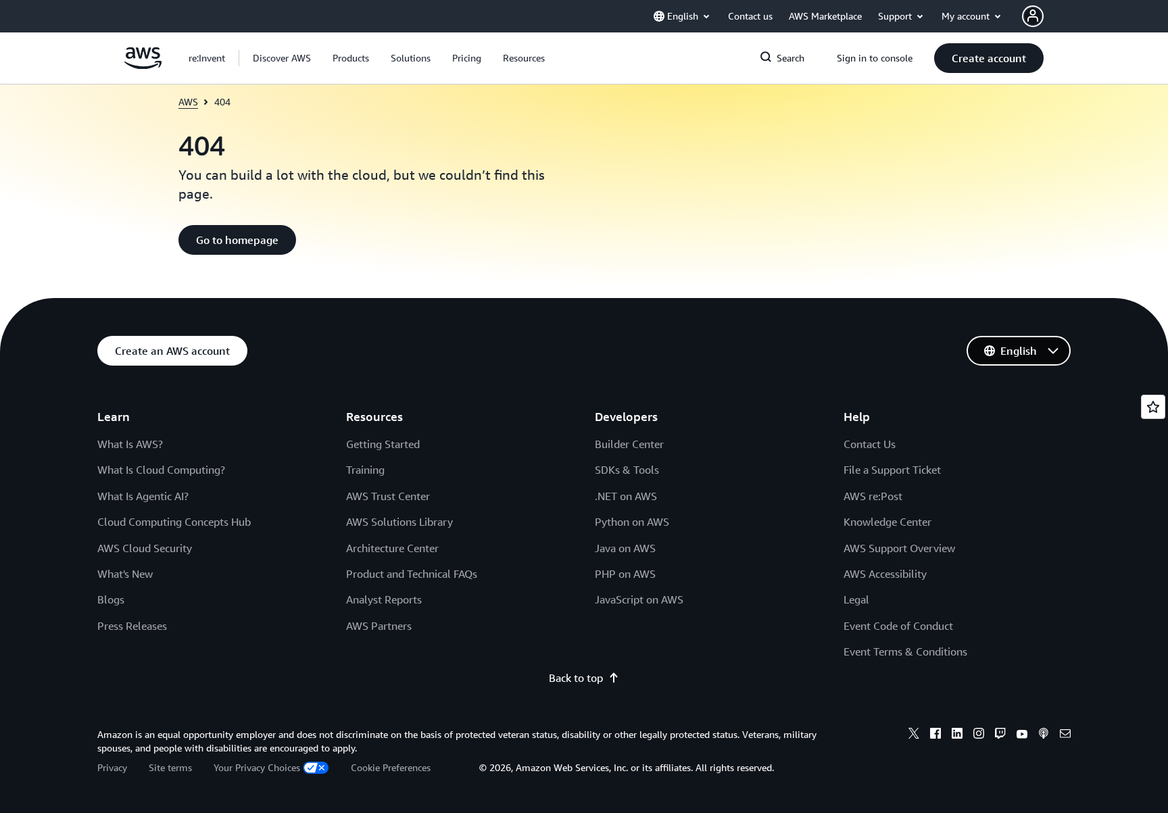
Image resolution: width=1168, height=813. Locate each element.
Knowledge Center (887, 521)
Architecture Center (392, 548)
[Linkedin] (957, 735)
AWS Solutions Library (399, 521)
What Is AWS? (130, 444)
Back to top (576, 678)
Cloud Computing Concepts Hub (174, 521)
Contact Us (870, 444)
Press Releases (132, 626)
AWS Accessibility (885, 574)
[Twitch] (1000, 735)
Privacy (112, 767)
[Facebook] (935, 735)
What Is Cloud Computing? (161, 469)
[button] (282, 58)
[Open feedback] (1153, 407)
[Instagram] (978, 735)
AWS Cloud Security (144, 548)
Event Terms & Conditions (905, 651)
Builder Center (629, 444)
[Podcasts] (1043, 735)
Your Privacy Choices (257, 767)
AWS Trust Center (388, 496)
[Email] (1065, 735)
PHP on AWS (625, 574)
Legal (856, 599)
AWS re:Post (873, 496)
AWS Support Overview (899, 548)
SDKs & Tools (627, 469)
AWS (188, 101)
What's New (125, 574)
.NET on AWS (626, 496)
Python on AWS (632, 521)
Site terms (170, 767)
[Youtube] (1022, 735)
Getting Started (383, 444)
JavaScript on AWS (639, 599)
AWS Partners (379, 626)
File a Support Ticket (892, 469)
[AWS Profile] (1033, 16)
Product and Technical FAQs (411, 574)
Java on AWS (625, 548)
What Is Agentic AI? (143, 496)
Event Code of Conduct (898, 626)
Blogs (110, 599)
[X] (913, 735)
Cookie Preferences (391, 767)
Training (365, 469)
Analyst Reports (384, 599)
